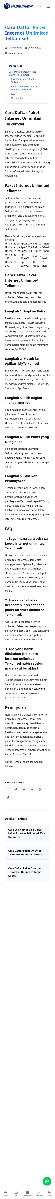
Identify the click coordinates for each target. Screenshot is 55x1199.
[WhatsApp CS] (47, 1181)
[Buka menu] (48, 6)
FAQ (13, 93)
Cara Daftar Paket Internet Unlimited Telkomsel (22, 73)
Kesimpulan (17, 98)
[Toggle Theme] (41, 6)
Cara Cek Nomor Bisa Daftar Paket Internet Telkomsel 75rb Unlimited (26, 833)
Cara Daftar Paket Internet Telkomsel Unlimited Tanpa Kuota (24, 872)
